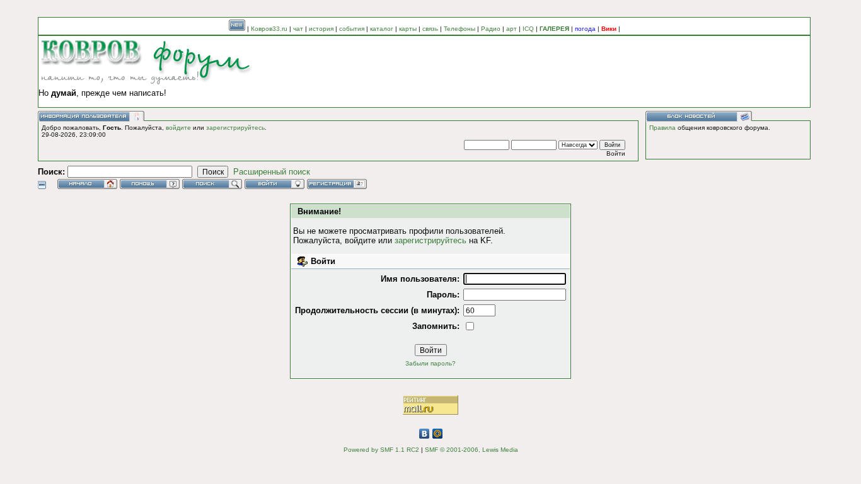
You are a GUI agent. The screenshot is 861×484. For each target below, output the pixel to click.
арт (511, 28)
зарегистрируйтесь (235, 127)
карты (408, 28)
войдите (178, 127)
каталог (381, 28)
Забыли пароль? (430, 363)
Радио (490, 28)
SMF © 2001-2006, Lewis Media (471, 449)
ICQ (528, 28)
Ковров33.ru (269, 28)
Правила (662, 127)
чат (298, 28)
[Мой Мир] (437, 433)
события (351, 28)
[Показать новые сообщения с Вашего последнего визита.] (237, 28)
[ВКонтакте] (424, 433)
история (321, 28)
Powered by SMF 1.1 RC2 (381, 449)
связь (430, 28)
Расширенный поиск (271, 171)
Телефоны (459, 28)
